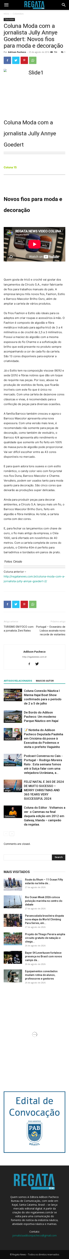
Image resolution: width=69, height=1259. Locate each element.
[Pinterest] (24, 60)
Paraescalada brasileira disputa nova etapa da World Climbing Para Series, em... (44, 919)
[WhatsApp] (32, 60)
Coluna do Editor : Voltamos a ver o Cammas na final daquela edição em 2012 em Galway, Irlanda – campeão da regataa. (44, 816)
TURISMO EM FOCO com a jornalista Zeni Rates (18, 628)
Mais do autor (45, 681)
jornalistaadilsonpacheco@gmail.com (34, 1235)
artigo (7, 790)
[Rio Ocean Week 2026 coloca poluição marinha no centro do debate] (13, 901)
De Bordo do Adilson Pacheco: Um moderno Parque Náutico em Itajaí (41, 717)
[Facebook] (7, 60)
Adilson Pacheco (17, 52)
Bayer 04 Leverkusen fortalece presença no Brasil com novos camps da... (43, 956)
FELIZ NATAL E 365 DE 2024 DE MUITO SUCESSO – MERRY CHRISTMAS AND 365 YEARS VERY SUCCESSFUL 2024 (44, 790)
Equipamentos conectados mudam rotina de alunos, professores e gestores (41, 975)
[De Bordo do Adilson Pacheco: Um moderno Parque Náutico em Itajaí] (13, 716)
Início (6, 13)
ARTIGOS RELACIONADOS (18, 681)
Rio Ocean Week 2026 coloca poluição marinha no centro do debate (43, 901)
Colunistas (18, 13)
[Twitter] (16, 60)
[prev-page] (6, 833)
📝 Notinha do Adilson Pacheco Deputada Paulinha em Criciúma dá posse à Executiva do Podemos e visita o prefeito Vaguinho (43, 738)
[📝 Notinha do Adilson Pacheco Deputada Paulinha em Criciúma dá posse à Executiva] (13, 734)
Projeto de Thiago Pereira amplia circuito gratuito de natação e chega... (45, 938)
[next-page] (12, 833)
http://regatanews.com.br (34, 657)
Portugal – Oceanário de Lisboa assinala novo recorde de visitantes (50, 630)
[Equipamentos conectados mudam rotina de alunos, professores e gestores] (13, 975)
